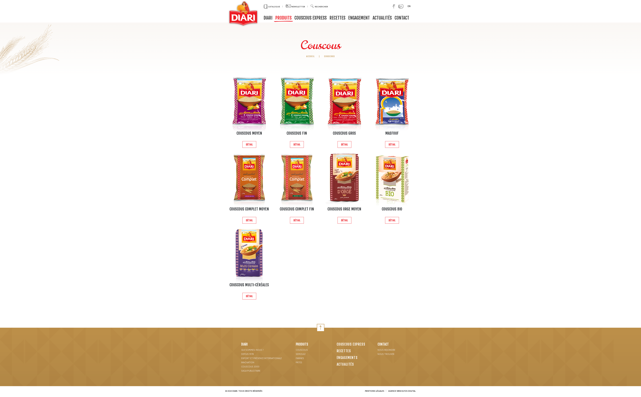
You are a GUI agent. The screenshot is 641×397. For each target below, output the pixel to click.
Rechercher (321, 7)
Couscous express (310, 18)
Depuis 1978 (247, 354)
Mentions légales (374, 391)
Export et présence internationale (261, 358)
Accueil (310, 56)
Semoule (301, 354)
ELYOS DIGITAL (408, 391)
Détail (249, 145)
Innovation (247, 362)
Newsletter (298, 7)
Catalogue (274, 7)
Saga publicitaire (250, 370)
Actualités (382, 18)
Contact (402, 18)
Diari (244, 344)
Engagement (359, 18)
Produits (283, 18)
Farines (300, 358)
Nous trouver (386, 354)
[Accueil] (243, 13)
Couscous (302, 350)
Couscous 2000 (250, 366)
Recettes (337, 18)
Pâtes (299, 362)
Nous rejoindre (386, 350)
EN (409, 6)
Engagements (347, 358)
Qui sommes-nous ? (252, 350)
